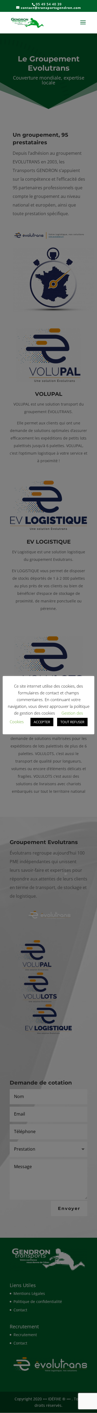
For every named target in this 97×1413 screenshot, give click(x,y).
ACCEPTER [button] (42, 721)
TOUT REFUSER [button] (72, 721)
